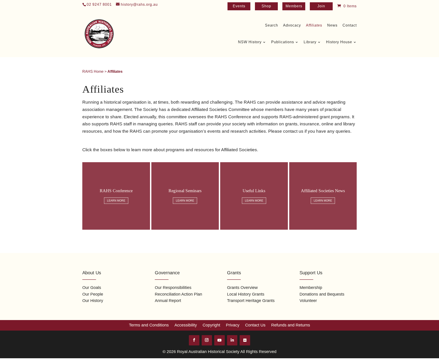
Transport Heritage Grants (251, 300)
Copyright (211, 325)
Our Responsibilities (173, 287)
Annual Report (168, 300)
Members (294, 6)
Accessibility (185, 325)
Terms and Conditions (149, 325)
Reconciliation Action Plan (178, 294)
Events (239, 6)
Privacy (232, 325)
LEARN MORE (116, 200)
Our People (92, 294)
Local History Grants (245, 294)
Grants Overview (242, 287)
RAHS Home (93, 71)
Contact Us (255, 325)
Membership (311, 287)
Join (321, 6)
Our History (92, 300)
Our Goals (91, 287)
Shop (266, 6)
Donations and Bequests (322, 294)
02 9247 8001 (99, 4)
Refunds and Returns (290, 325)
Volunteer (308, 300)
